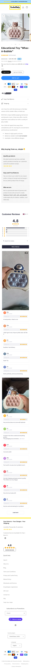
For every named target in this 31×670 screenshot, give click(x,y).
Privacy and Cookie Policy (10, 575)
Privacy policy (7, 663)
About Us (6, 564)
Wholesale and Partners (10, 583)
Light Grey (6, 72)
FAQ (4, 598)
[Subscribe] (24, 613)
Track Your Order (8, 602)
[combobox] (27, 241)
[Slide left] (12, 44)
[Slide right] (19, 44)
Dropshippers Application (10, 587)
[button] (8, 55)
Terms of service (16, 663)
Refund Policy (7, 579)
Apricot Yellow (18, 72)
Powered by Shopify (17, 661)
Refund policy (26, 661)
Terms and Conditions (9, 571)
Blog (4, 568)
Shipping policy (24, 663)
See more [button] (21, 438)
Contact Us (6, 594)
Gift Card (5, 591)
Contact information (16, 666)
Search (5, 560)
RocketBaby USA (8, 661)
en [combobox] (25, 214)
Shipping (9, 61)
